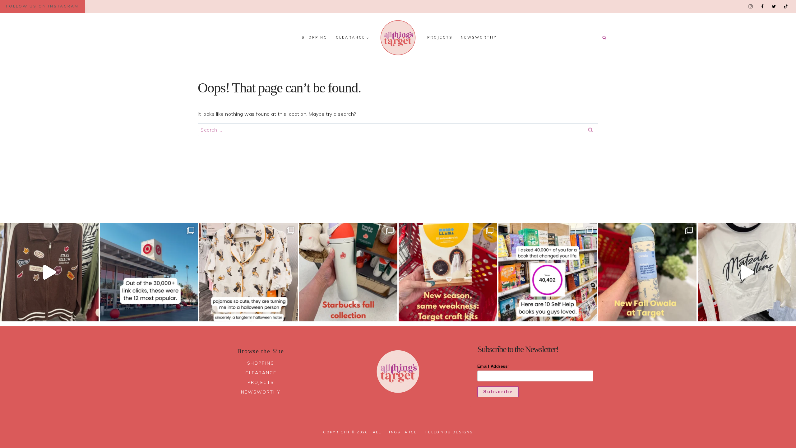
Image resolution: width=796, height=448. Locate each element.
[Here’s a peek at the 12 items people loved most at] (149, 272)
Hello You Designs (449, 432)
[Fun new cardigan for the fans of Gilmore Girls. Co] (49, 272)
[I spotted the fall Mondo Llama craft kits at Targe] (448, 272)
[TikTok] (785, 6)
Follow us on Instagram (42, 6)
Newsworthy (479, 37)
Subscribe (498, 391)
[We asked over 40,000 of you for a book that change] (547, 272)
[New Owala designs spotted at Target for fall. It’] (647, 272)
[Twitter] (774, 6)
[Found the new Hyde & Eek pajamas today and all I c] (248, 272)
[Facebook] (762, 6)
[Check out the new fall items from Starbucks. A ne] (348, 272)
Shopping (314, 37)
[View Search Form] (604, 38)
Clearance (260, 373)
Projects (439, 37)
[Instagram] (751, 6)
